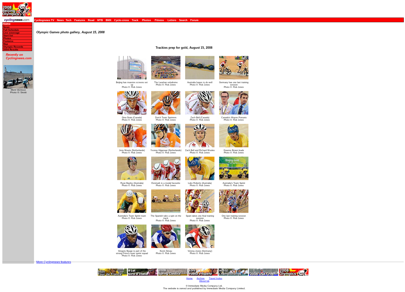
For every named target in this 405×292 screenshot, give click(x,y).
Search (183, 20)
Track (135, 20)
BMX (108, 20)
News (60, 20)
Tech (68, 20)
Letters (172, 20)
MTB (100, 20)
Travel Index (215, 278)
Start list (8, 35)
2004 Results (10, 49)
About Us (204, 281)
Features (79, 20)
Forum (194, 20)
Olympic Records (13, 46)
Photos (146, 20)
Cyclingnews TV (44, 20)
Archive (201, 278)
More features (53, 262)
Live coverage (11, 32)
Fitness (159, 20)
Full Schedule (11, 30)
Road (91, 20)
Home (7, 24)
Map (5, 44)
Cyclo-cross (121, 20)
